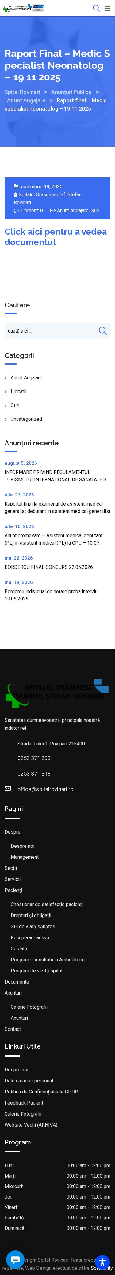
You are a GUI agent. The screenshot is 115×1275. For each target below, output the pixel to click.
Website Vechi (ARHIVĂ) (31, 1125)
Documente (17, 982)
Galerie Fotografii (29, 1007)
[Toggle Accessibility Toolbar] (102, 1262)
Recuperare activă (30, 938)
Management (25, 857)
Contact (13, 1029)
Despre (13, 832)
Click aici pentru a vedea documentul (56, 237)
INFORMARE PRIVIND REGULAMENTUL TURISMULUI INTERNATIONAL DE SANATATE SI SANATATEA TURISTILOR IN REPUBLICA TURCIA (57, 479)
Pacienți (13, 890)
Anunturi (19, 1018)
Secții (11, 868)
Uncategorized (26, 419)
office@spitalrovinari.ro (45, 789)
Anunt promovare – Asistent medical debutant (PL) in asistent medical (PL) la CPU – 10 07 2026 (53, 543)
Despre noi (22, 846)
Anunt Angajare (73, 210)
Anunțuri (13, 993)
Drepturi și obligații (31, 915)
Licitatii (18, 391)
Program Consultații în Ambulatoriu (48, 960)
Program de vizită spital (36, 971)
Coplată (19, 949)
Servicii (13, 879)
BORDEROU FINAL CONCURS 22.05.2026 (49, 567)
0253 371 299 (34, 758)
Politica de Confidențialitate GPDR (41, 1092)
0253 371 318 (34, 773)
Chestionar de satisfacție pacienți (47, 904)
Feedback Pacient (24, 1103)
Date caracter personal (29, 1081)
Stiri (95, 210)
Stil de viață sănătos (33, 926)
